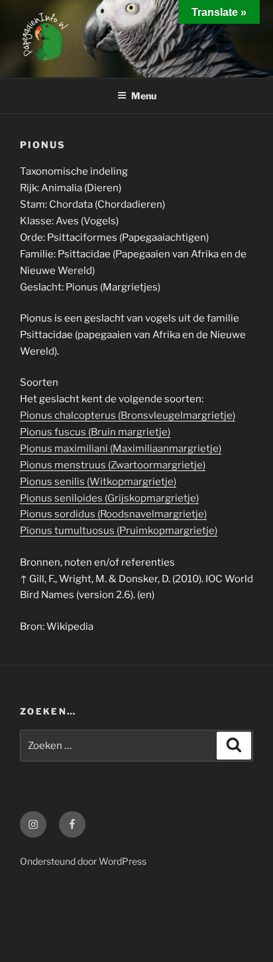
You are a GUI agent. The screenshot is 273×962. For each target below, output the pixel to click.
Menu (143, 95)
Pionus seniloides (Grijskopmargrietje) (109, 498)
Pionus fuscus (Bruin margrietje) (95, 432)
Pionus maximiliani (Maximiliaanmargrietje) (120, 449)
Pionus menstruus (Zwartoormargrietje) (112, 465)
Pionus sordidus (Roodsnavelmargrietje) (113, 514)
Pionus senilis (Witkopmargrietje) (98, 482)
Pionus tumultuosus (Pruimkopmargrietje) (118, 531)
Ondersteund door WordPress (83, 861)
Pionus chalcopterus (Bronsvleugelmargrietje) (127, 415)
